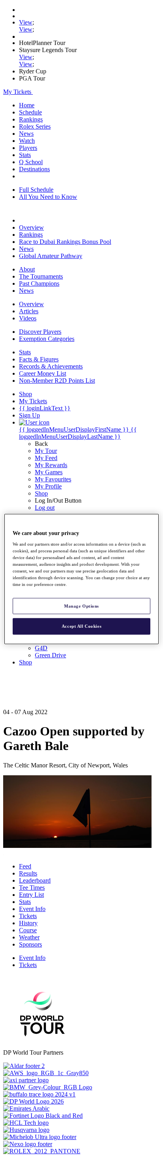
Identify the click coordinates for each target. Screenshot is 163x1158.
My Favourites (53, 479)
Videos (27, 318)
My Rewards (51, 465)
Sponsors (30, 944)
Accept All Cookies (81, 626)
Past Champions (39, 283)
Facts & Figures (39, 359)
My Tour (46, 450)
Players (28, 147)
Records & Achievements (51, 366)
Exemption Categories (46, 338)
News (26, 133)
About (27, 269)
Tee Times (32, 887)
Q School (31, 162)
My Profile (48, 486)
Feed (25, 866)
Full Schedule (36, 189)
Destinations (34, 169)
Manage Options (81, 605)
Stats (25, 155)
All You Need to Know (48, 196)
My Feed (46, 458)
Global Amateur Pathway (50, 256)
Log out (45, 507)
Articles (28, 311)
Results (28, 873)
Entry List (31, 894)
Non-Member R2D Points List (57, 380)
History (28, 923)
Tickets (28, 916)
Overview (31, 227)
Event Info (32, 908)
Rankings (31, 119)
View (25, 22)
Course (28, 930)
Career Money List (42, 373)
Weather (29, 937)
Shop (41, 493)
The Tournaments (41, 276)
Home (26, 105)
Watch (27, 140)
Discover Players (40, 331)
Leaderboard (35, 880)
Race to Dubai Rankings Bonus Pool (65, 241)
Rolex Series (35, 126)
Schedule (30, 112)
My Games (49, 472)
